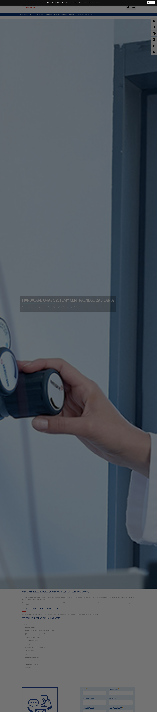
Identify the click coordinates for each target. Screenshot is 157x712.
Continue (151, 2)
